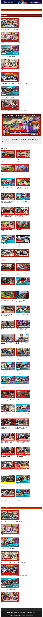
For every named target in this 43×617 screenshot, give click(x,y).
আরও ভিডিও (33, 151)
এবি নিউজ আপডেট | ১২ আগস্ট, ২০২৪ (7, 187)
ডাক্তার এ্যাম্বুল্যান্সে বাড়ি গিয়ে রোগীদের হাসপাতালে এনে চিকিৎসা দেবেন (14, 83)
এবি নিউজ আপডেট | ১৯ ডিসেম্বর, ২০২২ (22, 483)
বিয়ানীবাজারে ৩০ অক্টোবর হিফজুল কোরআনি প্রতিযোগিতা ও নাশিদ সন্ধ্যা (13, 42)
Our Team (19, 612)
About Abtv (8, 612)
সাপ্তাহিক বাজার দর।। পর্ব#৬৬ (20, 469)
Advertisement (24, 612)
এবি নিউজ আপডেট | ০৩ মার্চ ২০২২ (22, 201)
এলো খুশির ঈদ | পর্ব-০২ (20, 229)
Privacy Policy (29, 612)
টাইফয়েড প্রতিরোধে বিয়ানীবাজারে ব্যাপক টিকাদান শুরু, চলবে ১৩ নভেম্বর (14, 110)
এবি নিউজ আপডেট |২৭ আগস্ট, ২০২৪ (6, 243)
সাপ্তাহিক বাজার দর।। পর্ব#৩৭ (6, 413)
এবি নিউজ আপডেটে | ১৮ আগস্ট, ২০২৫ (22, 286)
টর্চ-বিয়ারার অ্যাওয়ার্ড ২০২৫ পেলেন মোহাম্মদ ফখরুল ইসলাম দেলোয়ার (13, 70)
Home (2, 9)
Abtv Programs (8, 9)
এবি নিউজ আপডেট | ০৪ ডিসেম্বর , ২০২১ (23, 413)
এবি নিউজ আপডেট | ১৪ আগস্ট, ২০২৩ (22, 370)
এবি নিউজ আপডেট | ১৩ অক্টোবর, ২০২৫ (8, 56)
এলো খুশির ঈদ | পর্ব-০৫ (18, 173)
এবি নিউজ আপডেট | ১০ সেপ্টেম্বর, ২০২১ (7, 370)
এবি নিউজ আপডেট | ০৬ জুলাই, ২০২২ (22, 314)
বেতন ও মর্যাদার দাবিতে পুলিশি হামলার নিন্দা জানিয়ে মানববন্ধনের (12, 29)
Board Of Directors (14, 612)
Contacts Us (34, 612)
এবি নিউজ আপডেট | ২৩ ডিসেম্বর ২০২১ (22, 497)
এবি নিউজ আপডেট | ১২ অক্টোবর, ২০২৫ (8, 97)
